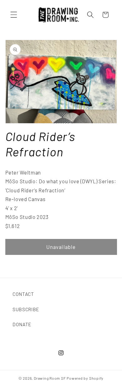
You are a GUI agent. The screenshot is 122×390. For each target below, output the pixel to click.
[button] (13, 14)
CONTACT (23, 294)
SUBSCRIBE (26, 309)
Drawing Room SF (50, 378)
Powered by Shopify (85, 378)
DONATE (22, 324)
